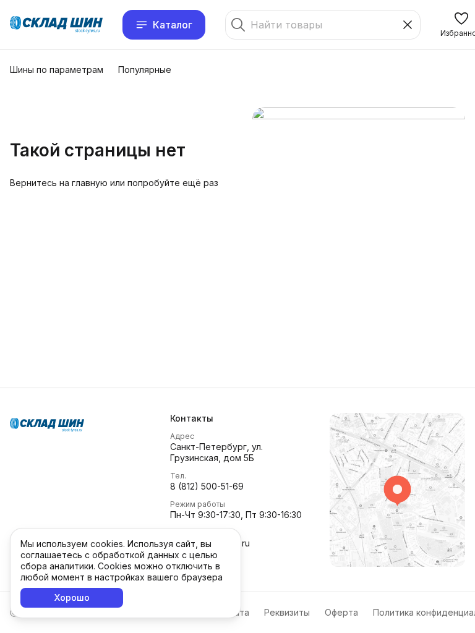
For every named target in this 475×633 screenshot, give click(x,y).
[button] (238, 418)
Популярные (144, 69)
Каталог (172, 25)
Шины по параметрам (56, 69)
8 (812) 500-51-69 (207, 486)
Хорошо (72, 597)
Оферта (341, 612)
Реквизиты (287, 612)
